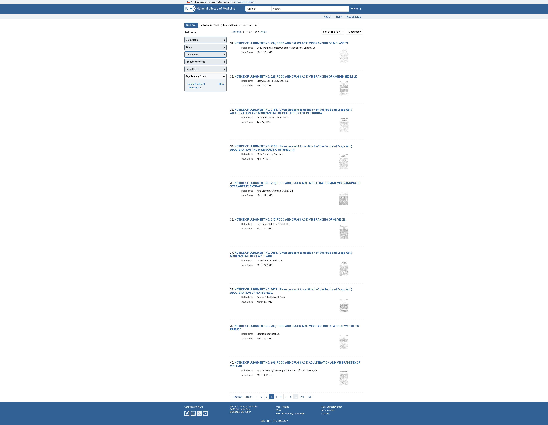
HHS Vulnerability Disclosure (290, 413)
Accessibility (327, 410)
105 (302, 396)
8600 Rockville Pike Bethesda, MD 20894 (240, 410)
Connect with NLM (193, 406)
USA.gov (283, 421)
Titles (189, 47)
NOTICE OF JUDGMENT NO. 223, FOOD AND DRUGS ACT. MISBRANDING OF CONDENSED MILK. (296, 76)
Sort (332, 31)
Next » (264, 31)
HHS (275, 421)
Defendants (192, 54)
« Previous (235, 31)
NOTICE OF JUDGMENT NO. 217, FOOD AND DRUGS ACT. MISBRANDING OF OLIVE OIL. (290, 219)
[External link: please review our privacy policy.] (186, 413)
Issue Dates (192, 69)
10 (353, 31)
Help (339, 16)
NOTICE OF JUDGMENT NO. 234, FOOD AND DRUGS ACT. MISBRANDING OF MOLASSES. (292, 43)
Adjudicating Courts (196, 76)
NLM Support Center (331, 406)
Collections (192, 40)
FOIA (278, 410)
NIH (269, 421)
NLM (262, 421)
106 (309, 396)
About (328, 16)
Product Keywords (195, 61)
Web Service (353, 16)
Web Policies (282, 406)
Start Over (191, 25)
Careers (325, 413)
